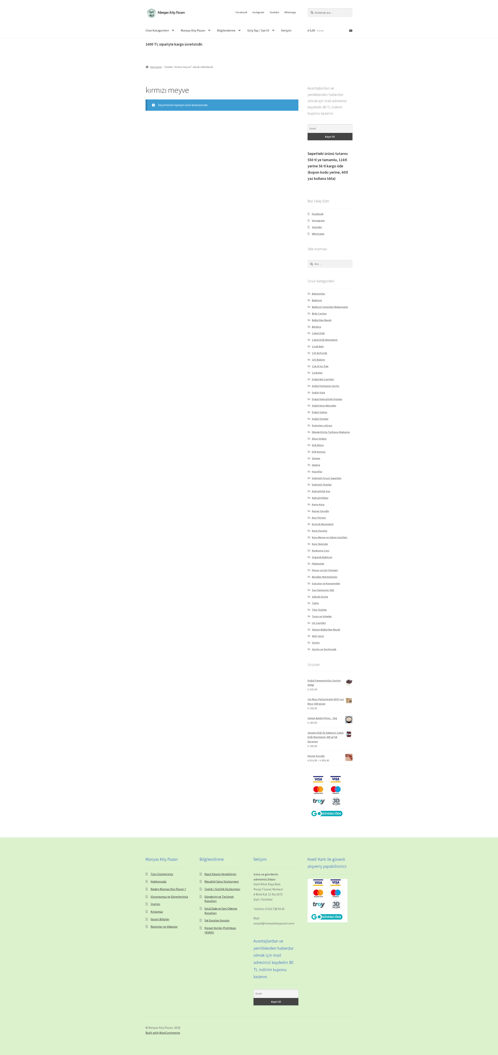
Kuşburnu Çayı (320, 550)
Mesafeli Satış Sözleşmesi (221, 881)
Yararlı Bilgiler (160, 919)
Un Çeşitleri (319, 623)
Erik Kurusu (318, 451)
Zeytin (316, 642)
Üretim (155, 904)
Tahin (315, 603)
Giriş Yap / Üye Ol (258, 30)
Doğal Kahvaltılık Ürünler (327, 399)
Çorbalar (317, 372)
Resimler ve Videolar (164, 927)
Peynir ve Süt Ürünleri (325, 570)
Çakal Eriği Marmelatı (325, 340)
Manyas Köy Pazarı (193, 30)
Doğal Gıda (318, 392)
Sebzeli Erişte (320, 596)
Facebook (241, 12)
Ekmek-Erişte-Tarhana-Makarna (331, 432)
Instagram (258, 12)
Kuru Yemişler (320, 544)
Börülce (316, 327)
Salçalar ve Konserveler (326, 583)
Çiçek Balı (318, 346)
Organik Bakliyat (322, 557)
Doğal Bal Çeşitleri (323, 379)
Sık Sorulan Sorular (217, 920)
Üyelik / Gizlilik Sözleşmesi (222, 889)
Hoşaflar (317, 471)
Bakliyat (317, 300)
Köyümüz (157, 912)
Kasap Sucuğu (320, 511)
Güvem (316, 458)
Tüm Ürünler (319, 609)
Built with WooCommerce (163, 1033)
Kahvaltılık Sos (321, 491)
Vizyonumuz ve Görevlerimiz (169, 897)
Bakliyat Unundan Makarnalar (330, 307)
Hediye (316, 465)
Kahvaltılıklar (320, 498)
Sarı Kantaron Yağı (323, 590)
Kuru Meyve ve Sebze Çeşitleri (329, 537)
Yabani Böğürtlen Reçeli (326, 629)
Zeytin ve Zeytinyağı (324, 649)
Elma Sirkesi (319, 438)
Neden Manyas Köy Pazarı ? (168, 889)
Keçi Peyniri (319, 517)
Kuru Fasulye (319, 530)
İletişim (286, 30)
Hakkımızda (158, 881)
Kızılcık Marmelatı (323, 524)
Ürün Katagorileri (157, 30)
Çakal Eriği (318, 333)
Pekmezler (318, 563)
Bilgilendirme (226, 30)
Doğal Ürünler (320, 419)
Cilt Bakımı (318, 359)
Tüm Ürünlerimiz (162, 874)
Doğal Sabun (319, 412)
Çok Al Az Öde (320, 366)
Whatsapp (290, 12)
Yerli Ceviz (318, 636)
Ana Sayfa (156, 67)
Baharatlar (318, 293)
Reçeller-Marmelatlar (324, 577)
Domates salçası (322, 425)
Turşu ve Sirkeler (322, 616)
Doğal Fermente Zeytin (325, 386)
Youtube (274, 12)
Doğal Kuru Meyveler (324, 405)
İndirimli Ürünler (322, 484)
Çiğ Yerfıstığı (319, 353)
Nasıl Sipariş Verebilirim (220, 874)
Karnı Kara (318, 504)
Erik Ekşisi (318, 445)
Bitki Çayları (319, 313)
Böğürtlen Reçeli (321, 320)
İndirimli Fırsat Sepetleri (326, 478)
